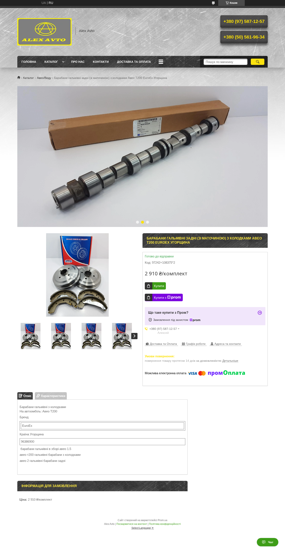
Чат (270, 542)
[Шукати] (257, 62)
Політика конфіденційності (165, 524)
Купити (159, 286)
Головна (28, 61)
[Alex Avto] (44, 31)
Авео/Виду (44, 77)
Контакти (101, 61)
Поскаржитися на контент (131, 524)
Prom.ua (162, 520)
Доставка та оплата (134, 61)
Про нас (77, 61)
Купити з (160, 297)
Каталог (51, 61)
